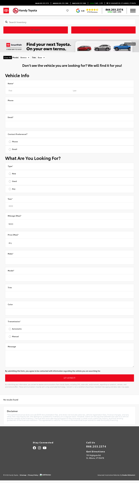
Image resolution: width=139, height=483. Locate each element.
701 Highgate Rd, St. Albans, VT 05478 (122, 3)
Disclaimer (130, 44)
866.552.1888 (79, 3)
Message (12, 346)
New (14, 174)
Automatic (17, 329)
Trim (10, 287)
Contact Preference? (18, 134)
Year (10, 199)
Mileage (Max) (14, 216)
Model (11, 271)
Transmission (14, 321)
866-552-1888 (60, 3)
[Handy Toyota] (26, 11)
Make (10, 254)
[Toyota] (6, 10)
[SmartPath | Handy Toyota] (69, 45)
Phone (10, 100)
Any (13, 189)
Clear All (7, 57)
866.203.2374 (42, 3)
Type (10, 166)
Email (11, 117)
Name (11, 83)
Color (10, 304)
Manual (15, 336)
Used (14, 181)
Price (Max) (13, 235)
